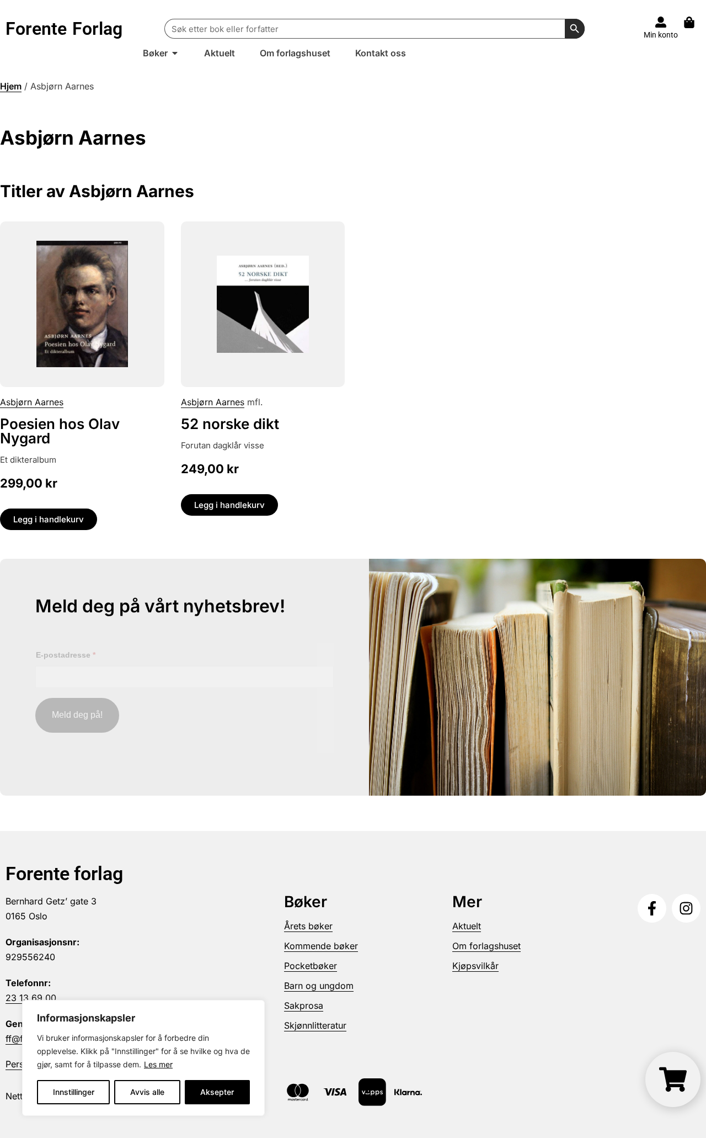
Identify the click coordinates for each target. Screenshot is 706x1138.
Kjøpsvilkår (475, 965)
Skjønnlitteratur (315, 1025)
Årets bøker (308, 925)
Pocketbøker (310, 965)
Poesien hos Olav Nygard (60, 431)
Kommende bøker (321, 945)
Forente (64, 28)
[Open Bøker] (174, 53)
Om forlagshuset (486, 945)
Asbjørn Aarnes (31, 401)
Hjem (11, 86)
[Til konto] (660, 22)
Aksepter (217, 1092)
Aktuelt (466, 925)
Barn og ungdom (319, 985)
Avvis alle (147, 1092)
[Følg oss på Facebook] (652, 908)
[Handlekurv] (694, 22)
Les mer (158, 1064)
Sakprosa (303, 1005)
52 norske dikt (230, 423)
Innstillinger (73, 1092)
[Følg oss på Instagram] (686, 908)
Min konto (661, 34)
